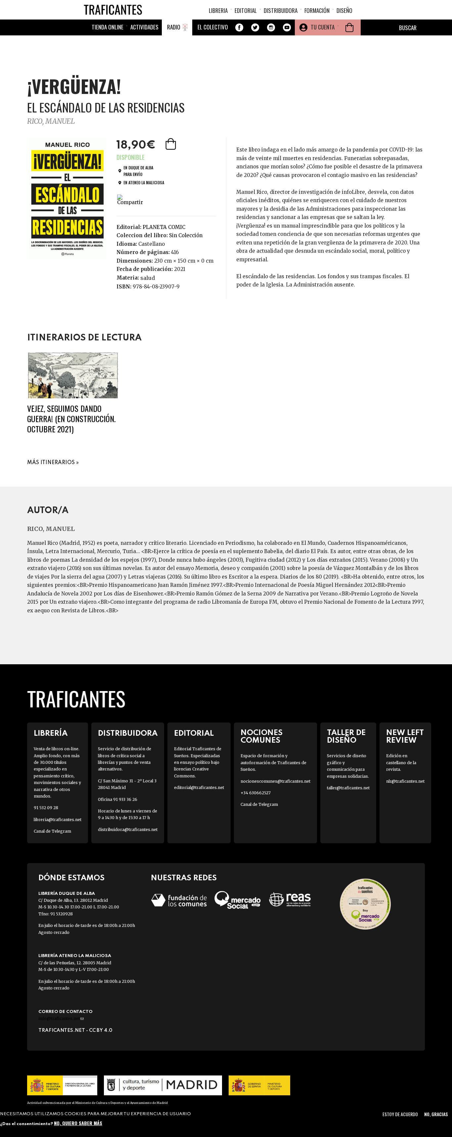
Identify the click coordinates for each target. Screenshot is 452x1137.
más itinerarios (51, 462)
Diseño (344, 10)
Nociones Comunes (262, 736)
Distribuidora (280, 10)
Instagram (271, 27)
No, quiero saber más (78, 1122)
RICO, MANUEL (51, 121)
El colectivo (213, 27)
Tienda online (107, 27)
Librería (51, 733)
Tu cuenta (323, 27)
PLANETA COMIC (164, 227)
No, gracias (436, 1114)
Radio (173, 27)
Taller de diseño (346, 736)
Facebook (239, 27)
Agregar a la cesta (171, 144)
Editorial (246, 10)
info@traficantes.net (61, 1018)
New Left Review (405, 736)
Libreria (218, 10)
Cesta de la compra (349, 27)
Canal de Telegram (52, 831)
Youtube (287, 27)
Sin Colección (186, 235)
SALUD (147, 278)
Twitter (255, 27)
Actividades (144, 27)
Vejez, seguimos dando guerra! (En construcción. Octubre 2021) (71, 418)
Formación (317, 10)
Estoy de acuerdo (400, 1114)
